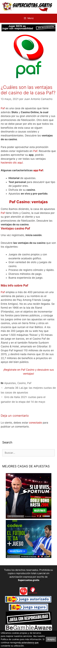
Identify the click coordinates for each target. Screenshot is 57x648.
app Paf (38, 170)
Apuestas (10, 383)
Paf (3, 108)
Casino (21, 383)
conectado (35, 422)
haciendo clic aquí (12, 162)
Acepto (51, 639)
